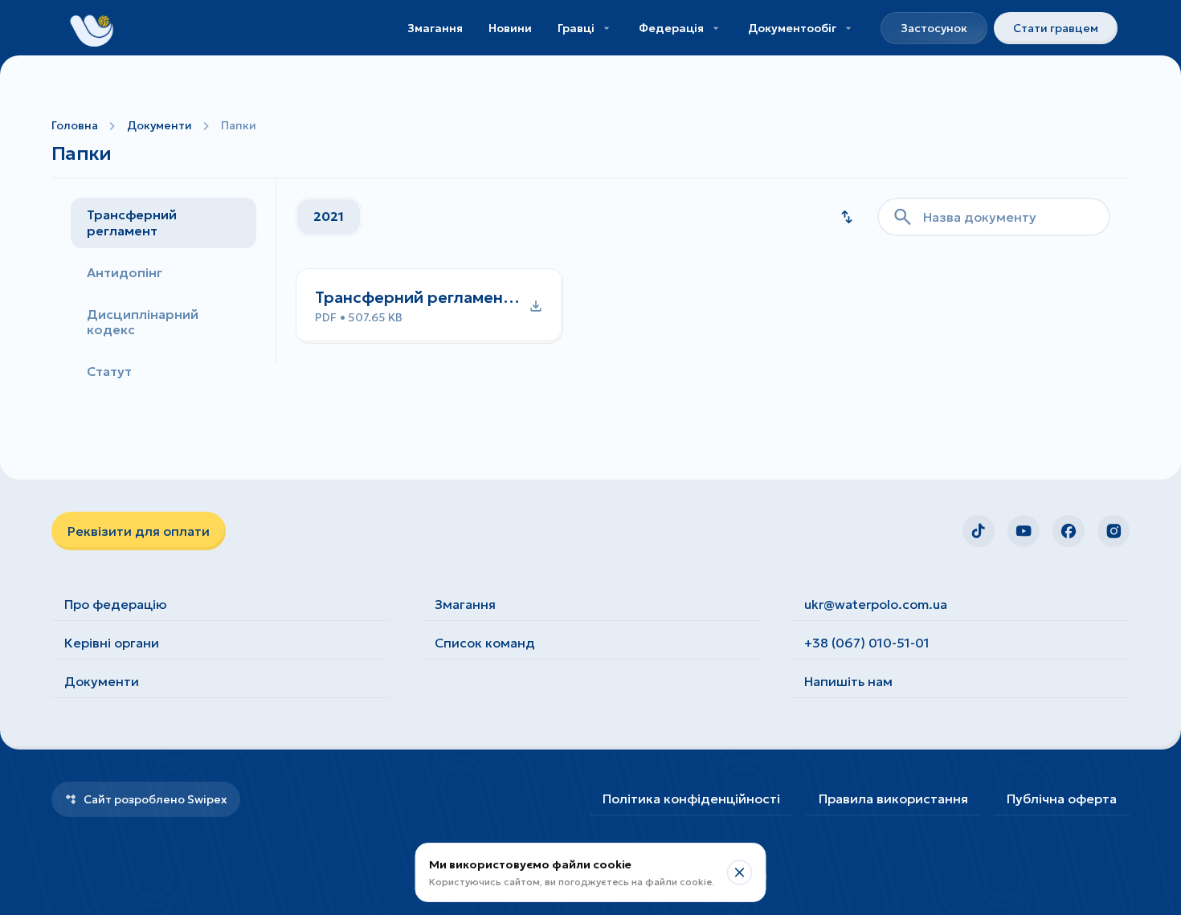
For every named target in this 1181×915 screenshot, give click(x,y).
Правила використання (893, 798)
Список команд (485, 643)
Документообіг (792, 28)
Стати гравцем (1055, 28)
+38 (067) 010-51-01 (867, 643)
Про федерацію (115, 604)
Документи (159, 125)
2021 (328, 216)
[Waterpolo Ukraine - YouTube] (1023, 531)
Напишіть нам (848, 681)
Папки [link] (238, 125)
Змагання (435, 28)
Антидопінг (124, 272)
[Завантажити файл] (429, 306)
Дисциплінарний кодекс (142, 321)
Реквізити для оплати (138, 531)
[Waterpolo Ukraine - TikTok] (978, 531)
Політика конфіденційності (691, 798)
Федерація (671, 28)
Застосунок (934, 28)
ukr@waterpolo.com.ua (875, 604)
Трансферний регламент (132, 222)
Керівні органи (111, 643)
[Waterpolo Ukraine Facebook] (1068, 531)
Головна (74, 125)
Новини (510, 28)
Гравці (576, 28)
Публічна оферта (1062, 798)
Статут (109, 371)
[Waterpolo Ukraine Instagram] (1113, 531)
